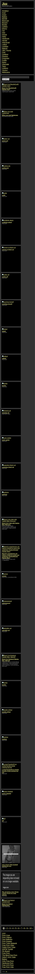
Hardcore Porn (7, 963)
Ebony (4, 29)
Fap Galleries (7, 939)
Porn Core (6, 935)
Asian (4, 15)
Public (4, 60)
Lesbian (5, 46)
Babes (4, 17)
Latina (4, 44)
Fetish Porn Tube (8, 947)
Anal (4, 13)
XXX (4, 933)
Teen (4, 66)
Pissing (5, 56)
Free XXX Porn (8, 965)
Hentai (4, 40)
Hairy (4, 36)
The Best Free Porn (9, 955)
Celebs (5, 27)
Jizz (4, 3)
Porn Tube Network (9, 943)
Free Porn (6, 953)
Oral (3, 52)
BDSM (4, 19)
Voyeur (5, 70)
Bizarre (5, 23)
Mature (4, 48)
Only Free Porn (8, 961)
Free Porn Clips (8, 945)
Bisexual (5, 21)
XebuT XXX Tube (9, 957)
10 (31, 928)
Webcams (6, 72)
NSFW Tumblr (7, 949)
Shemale (5, 64)
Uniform (5, 68)
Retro (4, 62)
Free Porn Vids (8, 967)
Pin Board (6, 951)
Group (4, 34)
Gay (3, 33)
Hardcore (5, 38)
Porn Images (7, 941)
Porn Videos (7, 937)
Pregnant (5, 58)
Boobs (4, 25)
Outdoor (5, 54)
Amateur (5, 11)
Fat (3, 31)
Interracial (6, 42)
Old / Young (6, 50)
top (6, 971)
